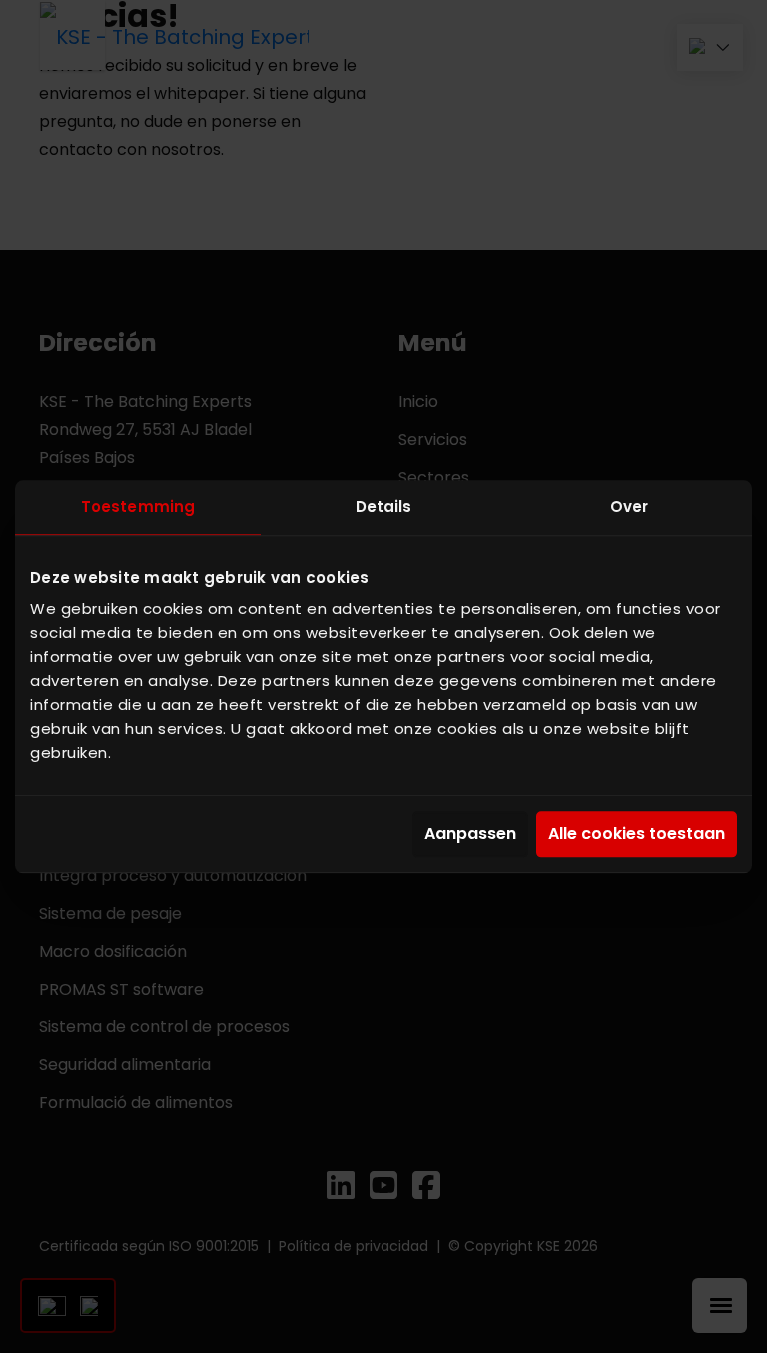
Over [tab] (629, 506)
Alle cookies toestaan (636, 834)
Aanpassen (470, 834)
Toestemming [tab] (138, 506)
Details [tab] (384, 506)
